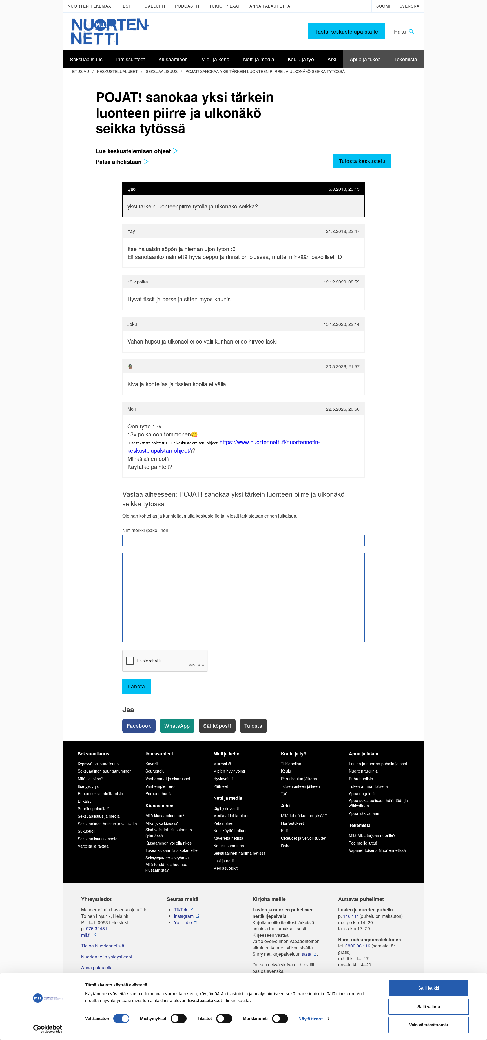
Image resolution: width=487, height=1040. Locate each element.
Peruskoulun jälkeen (299, 778)
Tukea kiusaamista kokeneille (171, 850)
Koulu (286, 771)
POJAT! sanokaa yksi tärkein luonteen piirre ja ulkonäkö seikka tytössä (265, 71)
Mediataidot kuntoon (231, 815)
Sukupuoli (86, 831)
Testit (128, 6)
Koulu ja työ (293, 753)
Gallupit (155, 6)
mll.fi (85, 935)
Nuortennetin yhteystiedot (106, 957)
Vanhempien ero (160, 786)
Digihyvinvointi (226, 808)
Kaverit (151, 763)
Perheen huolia (158, 793)
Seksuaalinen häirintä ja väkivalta (107, 823)
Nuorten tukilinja (363, 771)
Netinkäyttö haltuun (230, 830)
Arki (285, 805)
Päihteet (220, 786)
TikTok (180, 910)
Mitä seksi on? (90, 778)
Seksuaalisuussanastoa (99, 838)
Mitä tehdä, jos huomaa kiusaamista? (166, 867)
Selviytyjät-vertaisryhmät (167, 858)
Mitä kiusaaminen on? (165, 815)
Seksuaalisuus (162, 71)
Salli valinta (428, 1006)
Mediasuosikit (225, 868)
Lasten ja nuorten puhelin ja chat (378, 763)
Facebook (139, 725)
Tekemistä (360, 825)
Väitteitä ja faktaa (93, 846)
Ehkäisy (85, 801)
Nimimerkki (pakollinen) (146, 530)
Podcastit (187, 6)
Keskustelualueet (117, 71)
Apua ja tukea (363, 753)
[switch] (179, 1018)
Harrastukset (292, 823)
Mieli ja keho (226, 753)
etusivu (80, 71)
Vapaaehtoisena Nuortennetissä (377, 850)
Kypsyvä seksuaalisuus (98, 763)
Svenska (409, 6)
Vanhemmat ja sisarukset (167, 778)
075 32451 (96, 928)
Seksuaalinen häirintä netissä (239, 853)
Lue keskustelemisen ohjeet (134, 151)
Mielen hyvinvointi (229, 771)
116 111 (351, 916)
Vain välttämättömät (428, 1025)
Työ (284, 793)
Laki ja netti (223, 860)
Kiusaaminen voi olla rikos (168, 843)
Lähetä (136, 686)
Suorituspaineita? (93, 808)
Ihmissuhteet (159, 753)
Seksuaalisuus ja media (99, 816)
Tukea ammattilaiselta (368, 786)
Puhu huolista (361, 778)
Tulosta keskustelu (362, 160)
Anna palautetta (269, 6)
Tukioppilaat (224, 6)
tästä (306, 954)
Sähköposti (217, 725)
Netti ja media (227, 798)
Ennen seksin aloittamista (100, 793)
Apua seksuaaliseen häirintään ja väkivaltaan (378, 803)
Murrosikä (222, 763)
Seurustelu (155, 771)
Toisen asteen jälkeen (300, 786)
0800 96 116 (357, 946)
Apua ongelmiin (363, 793)
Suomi (383, 6)
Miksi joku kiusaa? (161, 823)
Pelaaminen (223, 823)
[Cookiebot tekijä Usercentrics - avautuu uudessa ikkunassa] (47, 1029)
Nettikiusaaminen (228, 845)
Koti (284, 830)
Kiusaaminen (159, 805)
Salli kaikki (428, 988)
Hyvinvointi (223, 778)
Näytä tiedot (310, 1018)
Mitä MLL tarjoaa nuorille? (372, 835)
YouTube (183, 922)
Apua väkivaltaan (364, 813)
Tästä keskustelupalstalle (346, 31)
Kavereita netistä (228, 838)
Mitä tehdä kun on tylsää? (304, 815)
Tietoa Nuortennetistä (102, 946)
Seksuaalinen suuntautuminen (105, 771)
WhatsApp (177, 725)
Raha (286, 845)
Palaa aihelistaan (119, 161)
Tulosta (253, 725)
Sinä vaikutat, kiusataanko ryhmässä (168, 832)
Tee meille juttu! (363, 843)
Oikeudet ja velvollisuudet (303, 838)
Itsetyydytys (88, 786)
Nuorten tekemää (89, 6)
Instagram (184, 916)
